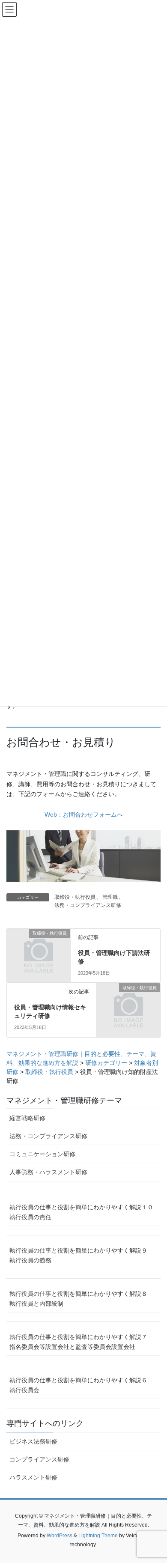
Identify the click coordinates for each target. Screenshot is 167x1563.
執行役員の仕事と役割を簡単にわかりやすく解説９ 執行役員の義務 (81, 1255)
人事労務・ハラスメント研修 (48, 1172)
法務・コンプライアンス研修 (87, 905)
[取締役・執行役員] (38, 948)
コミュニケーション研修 (42, 1154)
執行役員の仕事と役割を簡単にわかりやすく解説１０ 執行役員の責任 (84, 1212)
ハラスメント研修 (33, 1477)
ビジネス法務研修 (33, 1441)
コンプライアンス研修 (39, 1459)
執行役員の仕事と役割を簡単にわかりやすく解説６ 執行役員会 (81, 1385)
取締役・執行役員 (74, 897)
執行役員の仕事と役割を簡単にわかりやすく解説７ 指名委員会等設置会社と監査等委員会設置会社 (81, 1341)
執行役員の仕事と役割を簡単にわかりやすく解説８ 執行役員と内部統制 (81, 1298)
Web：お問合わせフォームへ (84, 814)
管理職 (110, 897)
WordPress (59, 1536)
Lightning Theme (98, 1536)
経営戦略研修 (27, 1118)
